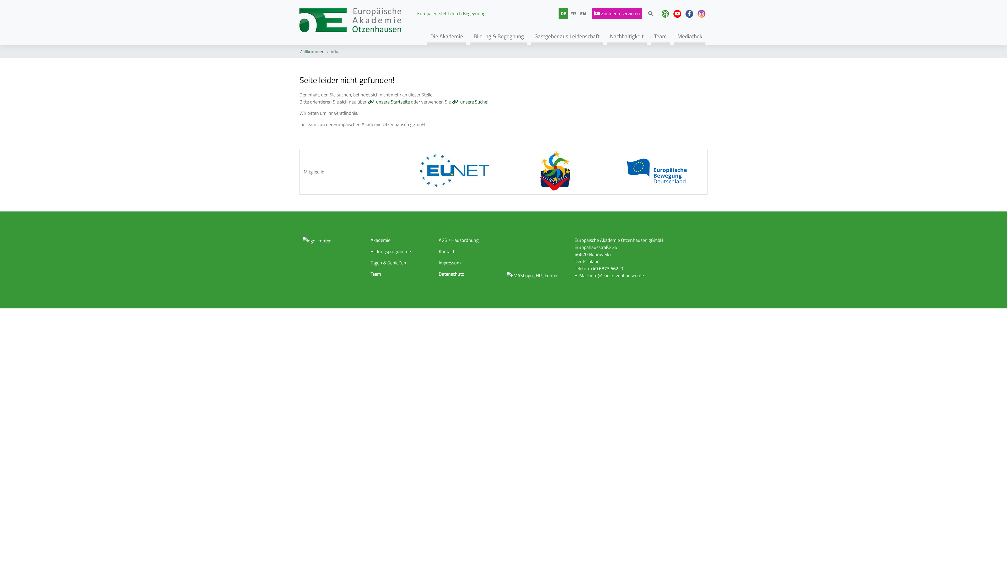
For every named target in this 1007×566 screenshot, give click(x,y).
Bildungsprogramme (391, 251)
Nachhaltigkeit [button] (627, 36)
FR (573, 13)
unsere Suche (473, 101)
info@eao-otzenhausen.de (617, 275)
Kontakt (446, 251)
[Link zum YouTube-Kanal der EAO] (677, 14)
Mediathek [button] (689, 36)
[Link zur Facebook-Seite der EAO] (689, 14)
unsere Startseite (393, 101)
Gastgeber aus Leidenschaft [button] (566, 36)
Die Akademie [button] (446, 36)
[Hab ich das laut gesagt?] (665, 14)
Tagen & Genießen (388, 262)
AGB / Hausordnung (459, 240)
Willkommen (312, 51)
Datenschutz (451, 273)
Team (376, 273)
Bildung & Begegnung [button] (499, 36)
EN (583, 13)
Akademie (380, 240)
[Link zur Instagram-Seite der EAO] (701, 14)
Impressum (450, 262)
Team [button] (660, 36)
